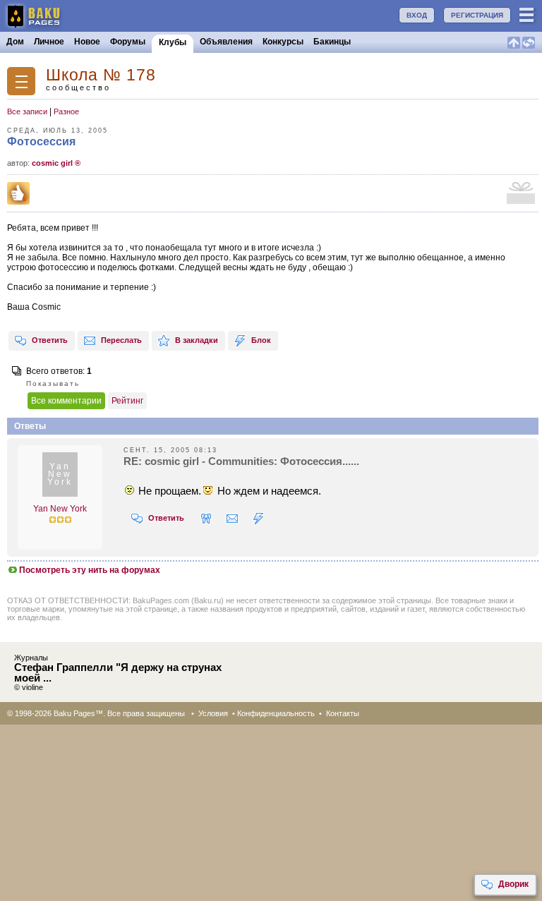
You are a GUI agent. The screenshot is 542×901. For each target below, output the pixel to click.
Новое (87, 42)
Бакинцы (332, 42)
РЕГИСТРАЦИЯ (477, 15)
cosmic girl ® (56, 163)
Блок (261, 340)
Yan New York (60, 509)
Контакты (342, 713)
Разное (66, 111)
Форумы (127, 42)
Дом (15, 42)
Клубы (172, 42)
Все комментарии (66, 401)
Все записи (27, 111)
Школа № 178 (101, 75)
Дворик (513, 884)
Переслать (121, 340)
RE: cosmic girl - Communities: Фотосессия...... (241, 461)
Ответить (50, 340)
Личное (49, 42)
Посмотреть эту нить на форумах (89, 570)
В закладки (196, 340)
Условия (213, 713)
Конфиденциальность (276, 713)
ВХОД (416, 15)
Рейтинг (127, 401)
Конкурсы (283, 42)
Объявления (226, 42)
